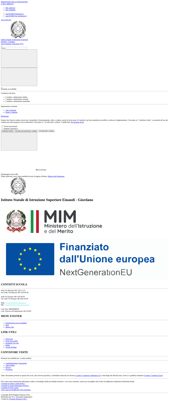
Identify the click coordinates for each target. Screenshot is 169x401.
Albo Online (10, 365)
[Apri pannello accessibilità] (2, 87)
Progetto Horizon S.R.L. (18, 399)
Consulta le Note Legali (10, 388)
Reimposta (5, 116)
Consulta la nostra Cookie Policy (13, 384)
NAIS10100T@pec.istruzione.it (17, 305)
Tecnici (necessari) (10, 126)
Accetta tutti (46, 131)
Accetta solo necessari (26, 131)
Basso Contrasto (11, 112)
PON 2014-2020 (12, 341)
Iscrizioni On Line (12, 343)
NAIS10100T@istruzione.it (16, 303)
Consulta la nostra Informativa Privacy (15, 386)
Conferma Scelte (7, 131)
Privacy (8, 367)
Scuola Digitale (11, 347)
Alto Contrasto (11, 110)
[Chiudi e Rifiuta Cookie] (19, 141)
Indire (8, 345)
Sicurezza (9, 369)
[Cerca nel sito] (19, 58)
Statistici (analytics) (11, 129)
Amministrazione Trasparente (16, 363)
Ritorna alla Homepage (56, 176)
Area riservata (6, 20)
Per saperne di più (77, 122)
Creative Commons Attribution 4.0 (88, 375)
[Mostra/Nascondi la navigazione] (19, 77)
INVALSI (9, 339)
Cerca (3, 48)
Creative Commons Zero (153, 375)
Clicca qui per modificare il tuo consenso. (16, 390)
